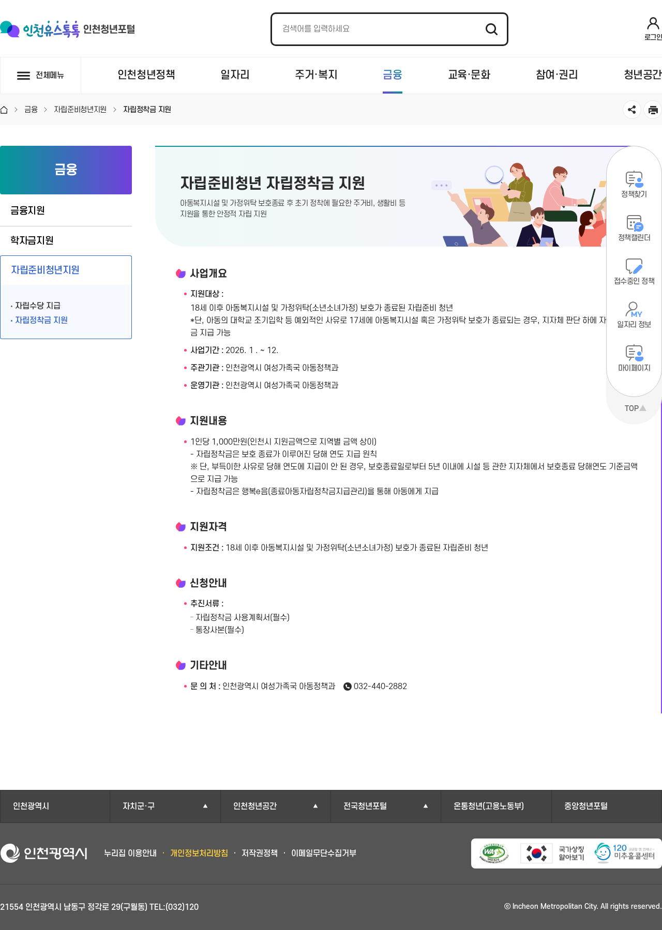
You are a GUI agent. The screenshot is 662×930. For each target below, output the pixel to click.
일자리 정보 (634, 325)
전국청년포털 (365, 806)
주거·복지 (316, 75)
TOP (632, 408)
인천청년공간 (255, 806)
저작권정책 (260, 853)
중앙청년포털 (586, 806)
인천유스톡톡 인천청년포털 (67, 29)
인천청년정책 (146, 75)
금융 (392, 75)
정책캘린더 (634, 238)
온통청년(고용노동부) (489, 806)
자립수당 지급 (38, 306)
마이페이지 (634, 368)
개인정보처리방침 (199, 853)
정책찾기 (634, 194)
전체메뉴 (50, 75)
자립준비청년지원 (45, 270)
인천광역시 (31, 806)
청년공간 (643, 75)
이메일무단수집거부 (323, 853)
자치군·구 (139, 806)
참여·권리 (557, 75)
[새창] (624, 853)
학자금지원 (31, 241)
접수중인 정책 (634, 281)
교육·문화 (469, 75)
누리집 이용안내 (130, 853)
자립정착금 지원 (41, 320)
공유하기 (632, 109)
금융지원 (27, 211)
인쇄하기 (652, 109)
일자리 (234, 75)
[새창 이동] (494, 853)
